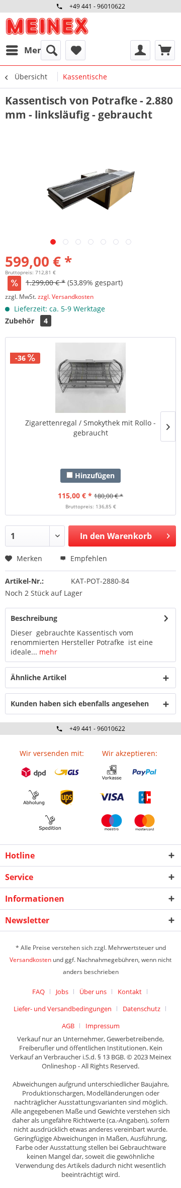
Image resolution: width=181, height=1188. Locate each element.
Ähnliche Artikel (38, 677)
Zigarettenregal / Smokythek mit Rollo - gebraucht (90, 428)
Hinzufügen (94, 475)
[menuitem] (26, 50)
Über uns (93, 991)
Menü (36, 50)
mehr (47, 652)
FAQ (38, 991)
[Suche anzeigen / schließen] (51, 50)
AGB (68, 1025)
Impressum (102, 1025)
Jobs (62, 991)
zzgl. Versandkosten (66, 296)
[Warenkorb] (165, 50)
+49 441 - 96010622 (97, 6)
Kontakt (130, 991)
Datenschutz (141, 1008)
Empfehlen (87, 558)
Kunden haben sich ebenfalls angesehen (80, 703)
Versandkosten (30, 959)
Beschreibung (34, 618)
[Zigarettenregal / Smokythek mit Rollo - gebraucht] (90, 378)
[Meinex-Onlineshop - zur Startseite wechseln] (46, 26)
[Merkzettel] (75, 50)
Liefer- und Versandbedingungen (63, 1008)
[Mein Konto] (140, 50)
